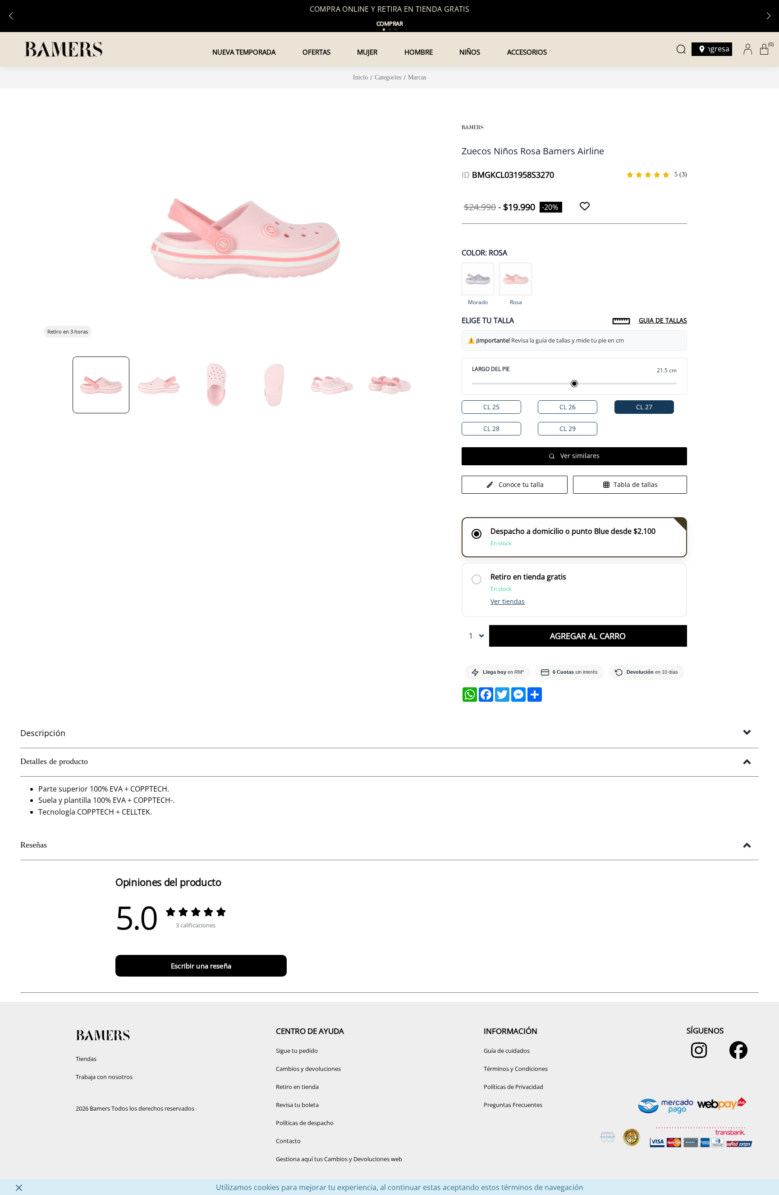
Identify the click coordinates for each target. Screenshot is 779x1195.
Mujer (367, 51)
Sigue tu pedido (297, 1051)
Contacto (288, 1141)
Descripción (42, 732)
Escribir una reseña (201, 965)
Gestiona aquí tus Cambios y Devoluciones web (339, 1159)
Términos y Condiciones (516, 1069)
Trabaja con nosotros (104, 1077)
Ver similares (580, 455)
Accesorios (527, 51)
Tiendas (86, 1059)
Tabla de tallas (636, 484)
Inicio (360, 77)
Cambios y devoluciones (308, 1069)
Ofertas (316, 51)
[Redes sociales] (697, 1055)
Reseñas (33, 844)
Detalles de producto (54, 761)
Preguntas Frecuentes (513, 1105)
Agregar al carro (588, 635)
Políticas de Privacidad (513, 1087)
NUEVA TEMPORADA (243, 51)
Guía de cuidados (507, 1051)
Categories (388, 77)
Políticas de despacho (305, 1123)
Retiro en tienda (297, 1087)
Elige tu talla (488, 320)
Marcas (417, 77)
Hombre (418, 51)
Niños (469, 51)
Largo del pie (491, 369)
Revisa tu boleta (297, 1105)
